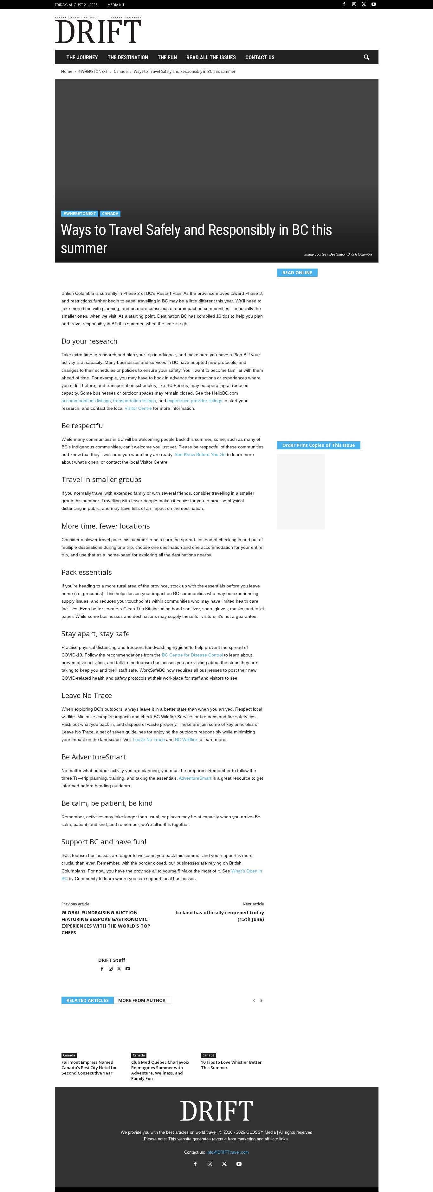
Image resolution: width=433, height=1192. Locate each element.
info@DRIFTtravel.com (228, 1152)
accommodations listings (86, 400)
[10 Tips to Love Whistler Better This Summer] (232, 1034)
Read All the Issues (211, 57)
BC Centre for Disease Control (192, 654)
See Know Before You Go (200, 454)
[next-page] (261, 1001)
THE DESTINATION (127, 57)
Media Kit (116, 4)
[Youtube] (374, 4)
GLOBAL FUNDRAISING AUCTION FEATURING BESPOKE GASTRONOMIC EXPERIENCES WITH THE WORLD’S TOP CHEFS (105, 922)
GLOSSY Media (261, 1132)
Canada (121, 71)
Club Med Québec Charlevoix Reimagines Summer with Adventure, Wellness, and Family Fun (160, 1070)
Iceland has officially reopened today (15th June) (220, 915)
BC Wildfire (186, 739)
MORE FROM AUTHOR (141, 1000)
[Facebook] (344, 4)
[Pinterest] (97, 272)
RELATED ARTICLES (88, 1000)
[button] (366, 58)
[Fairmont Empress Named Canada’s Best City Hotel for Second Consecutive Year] (93, 1034)
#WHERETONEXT (93, 71)
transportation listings (134, 400)
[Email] (140, 272)
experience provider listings (194, 400)
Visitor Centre (138, 408)
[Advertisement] (263, 30)
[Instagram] (354, 4)
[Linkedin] (126, 272)
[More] (155, 272)
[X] (364, 4)
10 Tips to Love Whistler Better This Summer (231, 1064)
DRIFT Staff (111, 960)
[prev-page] (254, 1001)
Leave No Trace (149, 739)
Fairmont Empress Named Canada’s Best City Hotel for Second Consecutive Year (89, 1067)
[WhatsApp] (111, 272)
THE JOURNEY (82, 57)
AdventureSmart (195, 778)
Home (66, 71)
